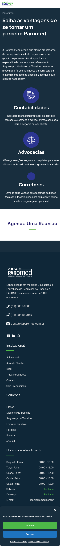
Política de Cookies (18, 541)
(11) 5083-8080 (20, 306)
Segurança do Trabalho (19, 418)
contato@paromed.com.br (27, 323)
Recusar (30, 534)
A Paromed (12, 357)
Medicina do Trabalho (18, 412)
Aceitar (30, 525)
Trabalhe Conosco (16, 374)
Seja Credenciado (16, 386)
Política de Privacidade (38, 541)
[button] (55, 510)
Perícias (11, 429)
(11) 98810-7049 (21, 315)
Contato (10, 380)
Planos (10, 407)
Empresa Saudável (16, 424)
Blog (9, 368)
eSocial (10, 441)
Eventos (11, 435)
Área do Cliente (15, 363)
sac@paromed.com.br (41, 499)
